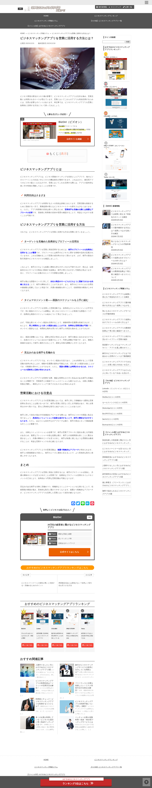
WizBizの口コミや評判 (111, 397)
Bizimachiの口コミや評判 (112, 425)
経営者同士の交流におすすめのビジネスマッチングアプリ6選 (116, 475)
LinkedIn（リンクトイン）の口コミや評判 (116, 389)
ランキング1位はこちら (76, 782)
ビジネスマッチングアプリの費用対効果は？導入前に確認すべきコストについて (116, 329)
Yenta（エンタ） (110, 177)
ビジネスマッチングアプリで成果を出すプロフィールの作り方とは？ (116, 320)
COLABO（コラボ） (111, 116)
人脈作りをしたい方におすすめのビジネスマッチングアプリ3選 (44, 667)
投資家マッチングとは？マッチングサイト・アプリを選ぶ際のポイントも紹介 (116, 346)
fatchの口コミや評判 (110, 419)
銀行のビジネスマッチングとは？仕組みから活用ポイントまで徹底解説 (116, 354)
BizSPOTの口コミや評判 (112, 414)
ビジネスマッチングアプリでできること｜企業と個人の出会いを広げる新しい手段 (116, 363)
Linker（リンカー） (111, 87)
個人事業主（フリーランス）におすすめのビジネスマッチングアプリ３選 (116, 484)
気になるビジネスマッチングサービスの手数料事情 (116, 312)
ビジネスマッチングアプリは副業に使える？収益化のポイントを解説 (116, 295)
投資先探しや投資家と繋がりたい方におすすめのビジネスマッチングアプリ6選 (116, 442)
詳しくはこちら (27, 645)
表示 (64, 153)
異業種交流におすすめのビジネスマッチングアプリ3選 (116, 458)
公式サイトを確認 (74, 139)
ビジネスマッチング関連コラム (46, 21)
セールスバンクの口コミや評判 (114, 402)
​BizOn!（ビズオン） (111, 57)
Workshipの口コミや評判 (112, 408)
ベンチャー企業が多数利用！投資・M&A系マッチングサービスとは (84, 719)
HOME (46, 16)
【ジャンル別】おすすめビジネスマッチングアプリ (46, 26)
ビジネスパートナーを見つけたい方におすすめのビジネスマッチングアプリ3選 (116, 450)
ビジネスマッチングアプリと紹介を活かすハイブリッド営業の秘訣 (116, 337)
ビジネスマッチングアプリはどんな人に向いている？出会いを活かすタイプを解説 (116, 372)
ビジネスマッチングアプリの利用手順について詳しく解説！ (84, 703)
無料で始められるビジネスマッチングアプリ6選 (116, 492)
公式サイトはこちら (69, 552)
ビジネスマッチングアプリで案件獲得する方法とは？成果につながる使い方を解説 (116, 304)
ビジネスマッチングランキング (106, 16)
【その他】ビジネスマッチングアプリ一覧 (106, 21)
